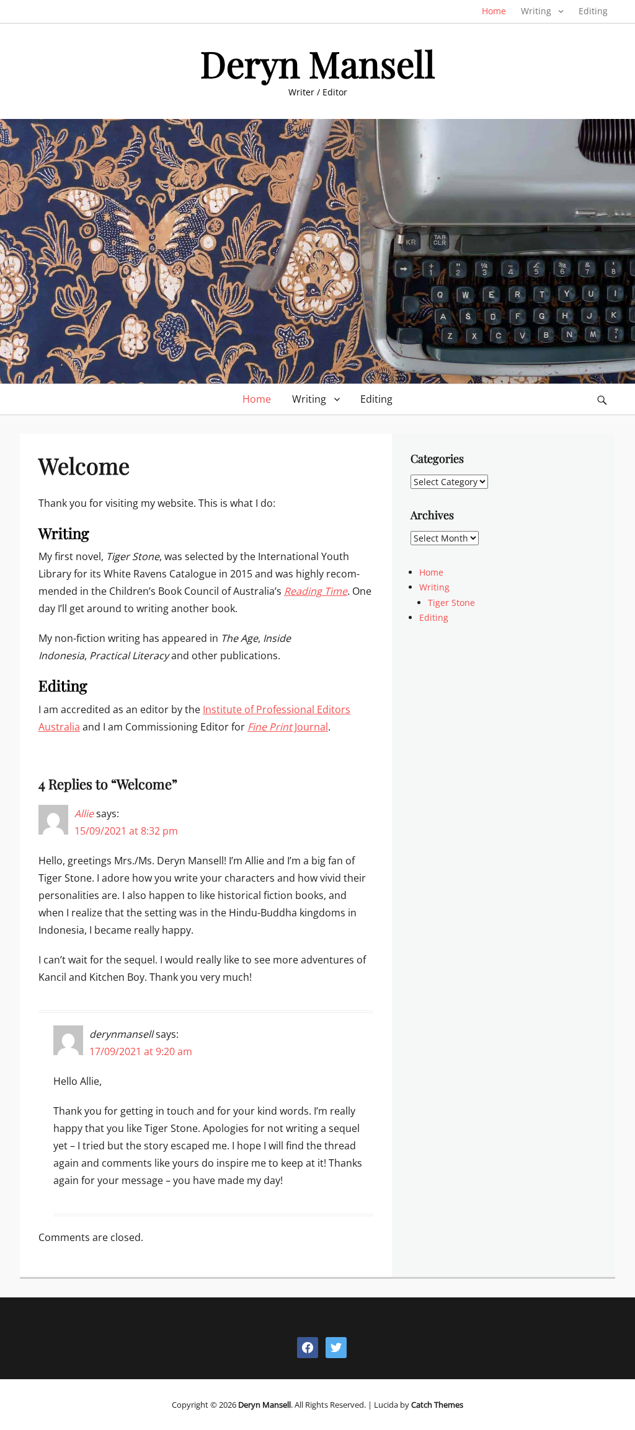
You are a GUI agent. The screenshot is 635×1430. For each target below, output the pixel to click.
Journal (287, 727)
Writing (536, 11)
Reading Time (315, 591)
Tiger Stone (451, 602)
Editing (593, 11)
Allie (84, 813)
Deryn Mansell (317, 63)
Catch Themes (437, 1404)
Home (494, 11)
